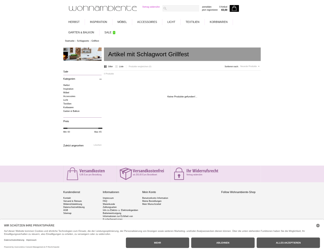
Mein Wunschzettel (151, 204)
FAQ (105, 201)
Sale (108, 32)
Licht (171, 22)
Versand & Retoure (72, 201)
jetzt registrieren (210, 10)
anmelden (206, 7)
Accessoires (147, 22)
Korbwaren (219, 22)
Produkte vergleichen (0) (140, 66)
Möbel (122, 22)
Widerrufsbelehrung (72, 204)
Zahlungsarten (110, 207)
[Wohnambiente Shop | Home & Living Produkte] (101, 9)
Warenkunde (109, 204)
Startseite (69, 41)
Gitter (110, 66)
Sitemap (67, 213)
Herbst (74, 22)
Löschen (98, 145)
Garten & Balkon (81, 32)
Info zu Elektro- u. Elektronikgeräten (120, 210)
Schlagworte (83, 41)
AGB (65, 210)
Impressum (108, 198)
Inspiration (98, 22)
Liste (121, 66)
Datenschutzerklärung (74, 207)
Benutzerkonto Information (155, 198)
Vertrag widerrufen (151, 7)
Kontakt (67, 198)
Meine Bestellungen (151, 201)
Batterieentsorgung (112, 213)
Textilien (192, 22)
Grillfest (95, 41)
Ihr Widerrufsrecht (202, 171)
